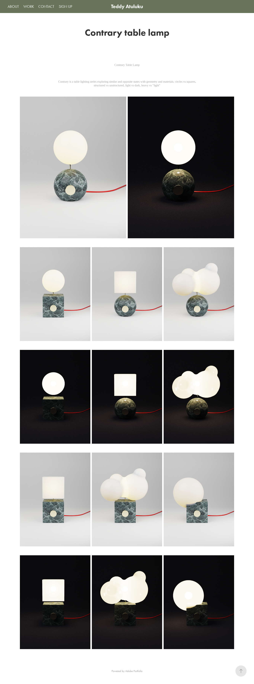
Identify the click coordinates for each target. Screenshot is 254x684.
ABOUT (13, 6)
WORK (28, 6)
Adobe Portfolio (133, 671)
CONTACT (46, 6)
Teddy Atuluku (127, 6)
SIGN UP (65, 6)
